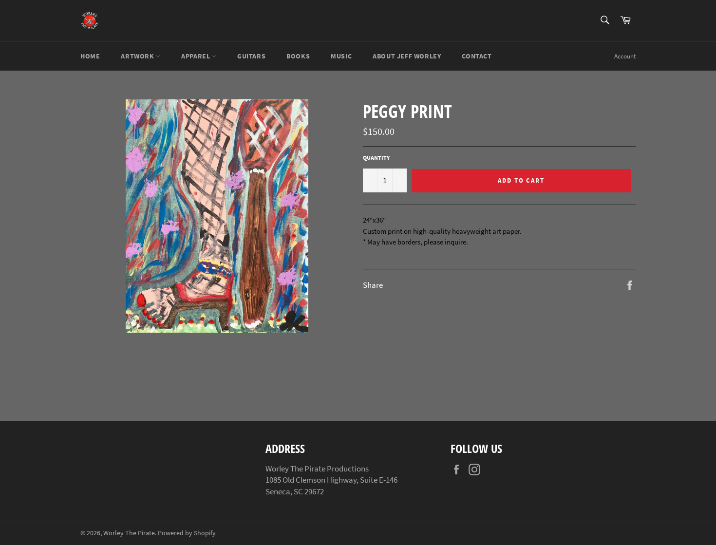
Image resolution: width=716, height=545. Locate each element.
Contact (476, 56)
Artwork (138, 56)
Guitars (251, 56)
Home (90, 56)
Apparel (196, 56)
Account (625, 56)
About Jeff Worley (407, 56)
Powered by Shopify (187, 533)
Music (341, 56)
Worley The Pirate (129, 533)
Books (298, 56)
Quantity (376, 157)
